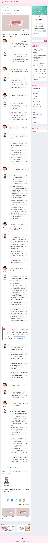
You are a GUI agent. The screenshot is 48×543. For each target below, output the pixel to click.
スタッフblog (36, 91)
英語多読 (35, 99)
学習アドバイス (36, 104)
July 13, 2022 (23, 338)
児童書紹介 (35, 96)
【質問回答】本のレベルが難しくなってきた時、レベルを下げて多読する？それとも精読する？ (39, 72)
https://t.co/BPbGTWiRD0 (19, 336)
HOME (25, 538)
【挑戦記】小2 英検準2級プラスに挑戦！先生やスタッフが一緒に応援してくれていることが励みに (39, 58)
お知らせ (35, 117)
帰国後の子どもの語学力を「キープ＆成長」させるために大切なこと (39, 51)
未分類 (34, 122)
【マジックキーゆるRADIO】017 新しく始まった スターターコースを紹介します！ (39, 65)
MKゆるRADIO (36, 88)
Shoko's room (26, 504)
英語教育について (37, 106)
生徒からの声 (36, 112)
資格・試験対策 (36, 101)
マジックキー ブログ (11, 2)
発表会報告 (35, 93)
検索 (45, 41)
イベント (35, 109)
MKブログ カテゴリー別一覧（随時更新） (39, 78)
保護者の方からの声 (37, 114)
